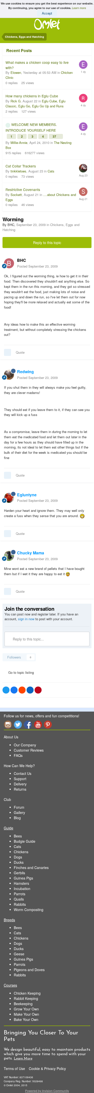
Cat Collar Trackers (21, 165)
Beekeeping (23, 1003)
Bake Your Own (26, 1019)
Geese (19, 953)
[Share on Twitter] (6, 690)
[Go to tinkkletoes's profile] (83, 168)
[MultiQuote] (7, 352)
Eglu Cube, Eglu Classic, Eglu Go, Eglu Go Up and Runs (35, 103)
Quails (19, 899)
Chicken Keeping (27, 993)
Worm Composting (28, 909)
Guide (8, 827)
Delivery (20, 783)
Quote (20, 352)
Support (20, 778)
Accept (47, 13)
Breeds (9, 919)
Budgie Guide (24, 841)
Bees (18, 835)
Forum (19, 807)
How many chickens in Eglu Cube (32, 95)
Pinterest (48, 724)
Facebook (28, 724)
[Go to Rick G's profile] (83, 98)
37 (55, 136)
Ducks (19, 862)
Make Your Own (26, 1014)
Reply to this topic (47, 242)
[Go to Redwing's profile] (9, 375)
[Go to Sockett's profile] (83, 191)
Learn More (23, 1058)
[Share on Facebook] (14, 690)
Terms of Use (14, 1068)
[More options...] (85, 263)
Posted (37, 266)
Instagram (8, 724)
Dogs (18, 856)
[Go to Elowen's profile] (83, 64)
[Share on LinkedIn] (30, 690)
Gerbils (19, 872)
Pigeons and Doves (29, 969)
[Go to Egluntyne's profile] (9, 498)
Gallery (19, 812)
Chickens (21, 851)
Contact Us (22, 773)
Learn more (79, 8)
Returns (20, 789)
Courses (10, 985)
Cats (51, 171)
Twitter (18, 724)
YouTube (38, 724)
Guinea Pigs (23, 878)
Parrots (19, 893)
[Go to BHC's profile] (9, 263)
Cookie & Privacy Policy (47, 1068)
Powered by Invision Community (47, 1090)
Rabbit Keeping (26, 998)
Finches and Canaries (31, 867)
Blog (17, 817)
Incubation (22, 888)
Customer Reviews (29, 750)
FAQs (18, 755)
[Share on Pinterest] (38, 690)
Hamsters (21, 883)
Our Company (25, 744)
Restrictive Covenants (23, 189)
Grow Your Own (26, 1008)
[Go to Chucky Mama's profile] (9, 556)
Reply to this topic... (28, 638)
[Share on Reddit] (22, 690)
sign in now (26, 618)
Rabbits (20, 904)
